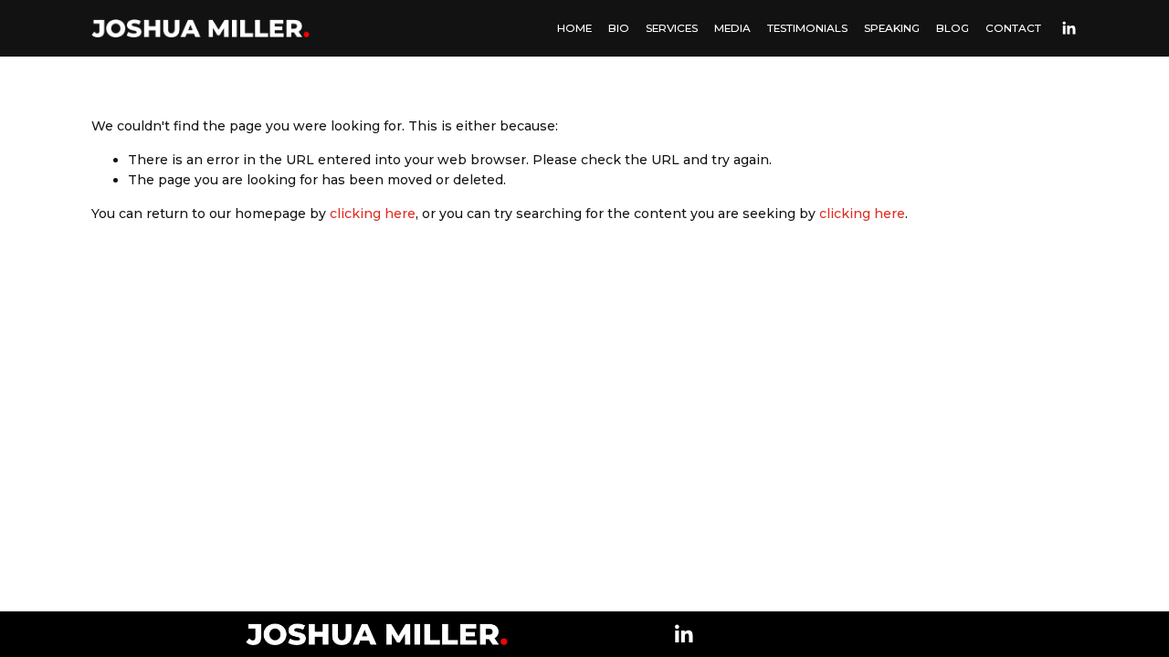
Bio (618, 28)
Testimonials (807, 28)
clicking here (373, 213)
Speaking (892, 28)
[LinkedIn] (1068, 28)
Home (574, 28)
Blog (952, 28)
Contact (1013, 28)
